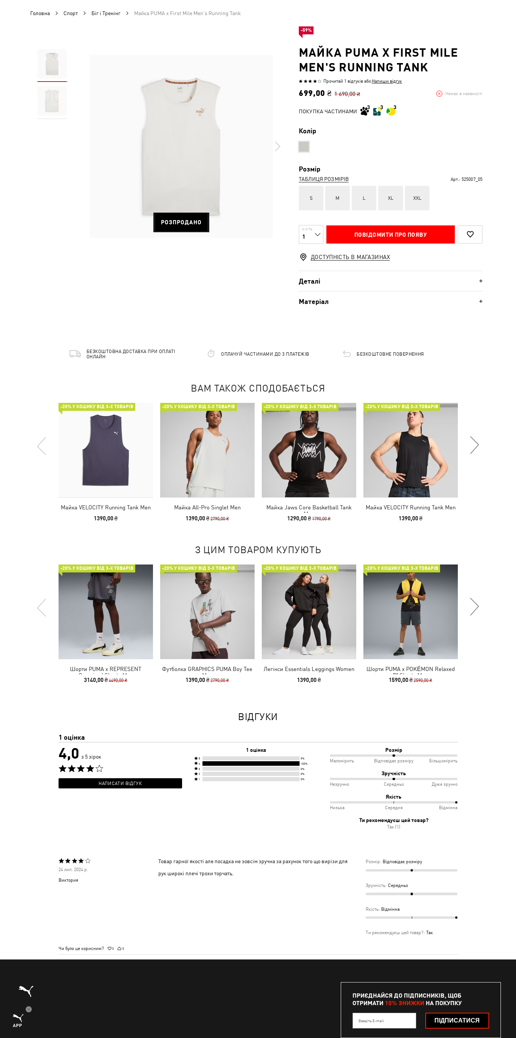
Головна (40, 13)
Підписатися (457, 1020)
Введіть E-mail (371, 1020)
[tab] (390, 281)
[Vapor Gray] (304, 147)
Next (277, 146)
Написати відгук (120, 783)
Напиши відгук (387, 81)
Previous (42, 445)
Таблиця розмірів (324, 179)
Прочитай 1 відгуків (343, 81)
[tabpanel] (181, 146)
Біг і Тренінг (106, 13)
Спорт (70, 13)
